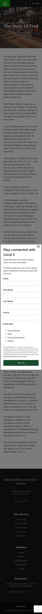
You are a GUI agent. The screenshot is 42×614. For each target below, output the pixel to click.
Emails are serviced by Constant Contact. (15, 356)
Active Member (14, 330)
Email (5, 279)
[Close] (38, 246)
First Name (8, 290)
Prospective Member (16, 337)
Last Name (8, 301)
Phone (6, 313)
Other (10, 334)
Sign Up (21, 363)
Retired (11, 341)
